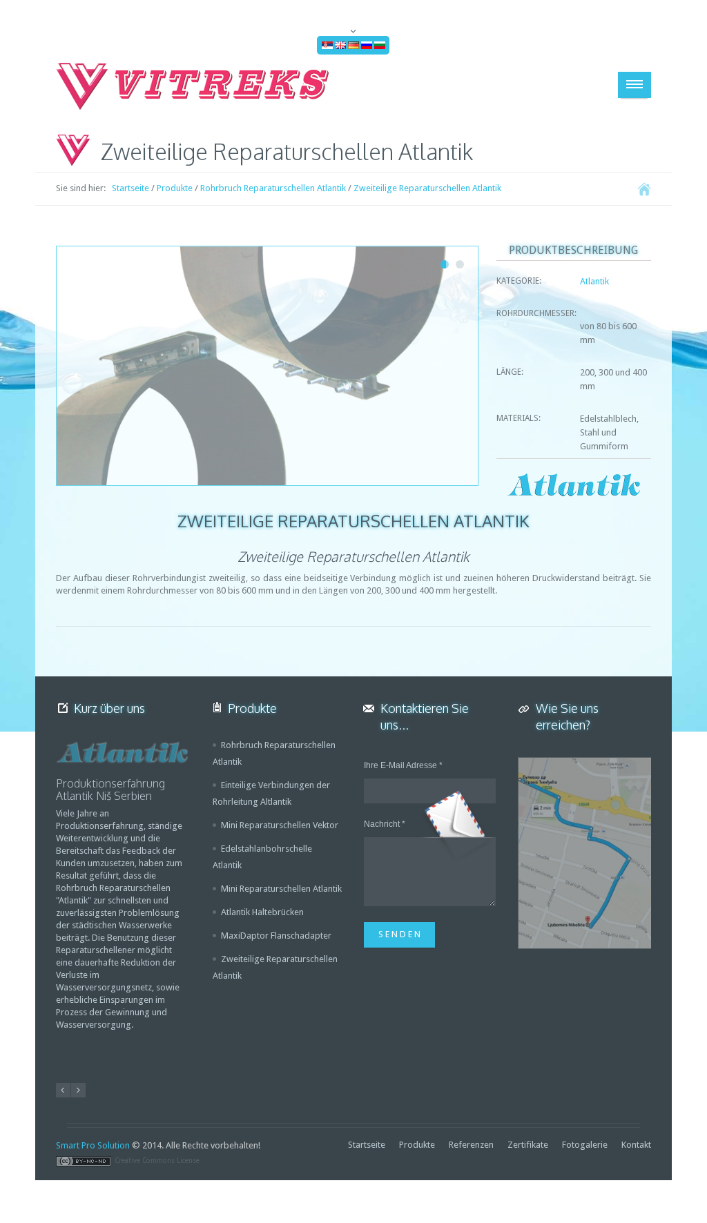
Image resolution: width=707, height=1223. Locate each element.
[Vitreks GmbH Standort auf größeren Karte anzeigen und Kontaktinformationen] (584, 853)
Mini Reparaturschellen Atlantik (281, 888)
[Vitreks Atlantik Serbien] (194, 86)
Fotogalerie (585, 1144)
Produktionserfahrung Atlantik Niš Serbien (110, 790)
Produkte (175, 188)
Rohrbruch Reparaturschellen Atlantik (273, 188)
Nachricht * (384, 824)
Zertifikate (527, 1144)
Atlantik (594, 281)
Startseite (130, 188)
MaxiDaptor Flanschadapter (276, 935)
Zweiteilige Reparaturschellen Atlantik (427, 188)
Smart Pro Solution (93, 1145)
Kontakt (636, 1144)
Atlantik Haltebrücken (262, 912)
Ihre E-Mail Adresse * (403, 765)
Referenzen (471, 1144)
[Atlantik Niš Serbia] (122, 753)
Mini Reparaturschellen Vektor (279, 825)
